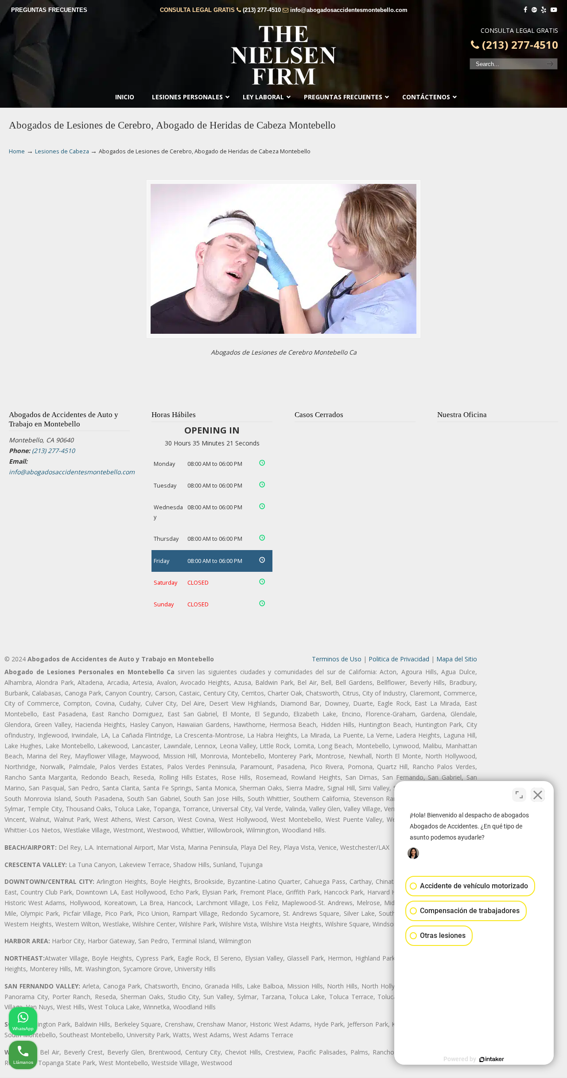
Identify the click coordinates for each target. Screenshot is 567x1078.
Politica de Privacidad (399, 659)
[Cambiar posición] (519, 795)
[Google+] (534, 10)
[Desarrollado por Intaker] (491, 1059)
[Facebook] (525, 10)
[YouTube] (553, 10)
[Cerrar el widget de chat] (538, 795)
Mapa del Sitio (456, 659)
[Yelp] (544, 10)
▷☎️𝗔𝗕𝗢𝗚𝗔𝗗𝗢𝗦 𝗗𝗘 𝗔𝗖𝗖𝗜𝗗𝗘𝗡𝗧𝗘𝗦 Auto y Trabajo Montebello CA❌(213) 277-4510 (283, 55)
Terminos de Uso (336, 659)
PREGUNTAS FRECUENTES (49, 10)
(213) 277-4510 (262, 10)
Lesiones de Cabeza (62, 151)
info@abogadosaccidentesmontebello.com (349, 10)
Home (17, 151)
